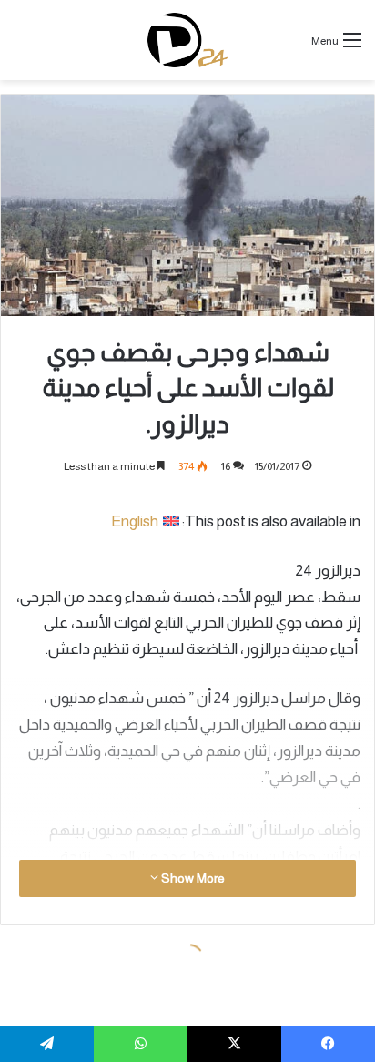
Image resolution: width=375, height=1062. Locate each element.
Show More (191, 878)
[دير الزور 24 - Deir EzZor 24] (187, 40)
